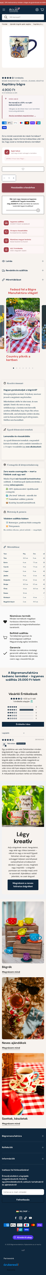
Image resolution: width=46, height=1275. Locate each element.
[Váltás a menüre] (4, 9)
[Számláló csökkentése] (4, 178)
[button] (23, 17)
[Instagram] (20, 1217)
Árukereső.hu (11, 1270)
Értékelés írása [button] (23, 724)
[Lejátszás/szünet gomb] (10, 302)
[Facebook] (15, 1217)
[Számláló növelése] (13, 178)
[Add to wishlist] (23, 169)
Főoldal (4, 24)
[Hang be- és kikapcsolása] (35, 348)
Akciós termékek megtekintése (22, 116)
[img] (8, 740)
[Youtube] (30, 1217)
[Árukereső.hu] (11, 1266)
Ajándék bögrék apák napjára (20, 24)
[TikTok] (25, 1217)
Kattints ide (7, 139)
